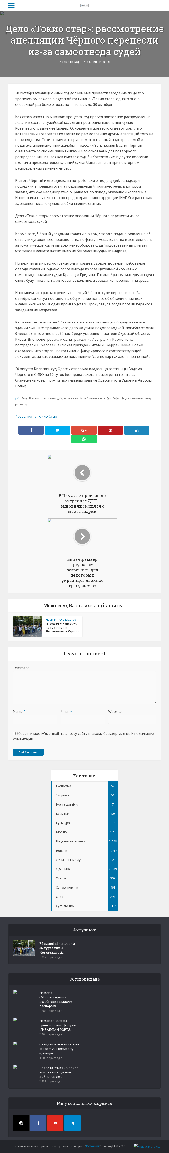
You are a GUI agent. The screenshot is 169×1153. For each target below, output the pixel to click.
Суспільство (67, 619)
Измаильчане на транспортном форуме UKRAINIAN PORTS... (57, 1025)
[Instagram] (21, 1123)
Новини (51, 619)
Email (66, 711)
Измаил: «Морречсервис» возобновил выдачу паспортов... (55, 999)
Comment (21, 667)
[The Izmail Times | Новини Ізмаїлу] (84, 5)
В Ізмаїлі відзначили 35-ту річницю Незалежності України (63, 627)
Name (19, 711)
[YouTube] (55, 1123)
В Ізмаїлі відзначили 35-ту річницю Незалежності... (57, 947)
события (25, 416)
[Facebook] (38, 1123)
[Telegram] (72, 1123)
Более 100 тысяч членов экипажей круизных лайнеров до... (58, 1072)
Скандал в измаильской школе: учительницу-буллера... (59, 1048)
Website (115, 711)
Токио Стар (47, 416)
